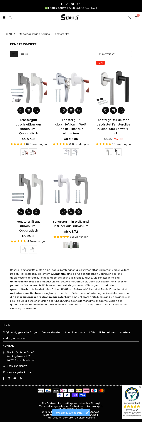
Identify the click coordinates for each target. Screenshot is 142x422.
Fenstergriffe (62, 34)
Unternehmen (107, 332)
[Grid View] (22, 54)
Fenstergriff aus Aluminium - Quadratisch (28, 226)
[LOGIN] (129, 17)
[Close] (87, 412)
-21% (100, 63)
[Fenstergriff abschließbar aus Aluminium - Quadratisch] (28, 87)
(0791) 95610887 (17, 366)
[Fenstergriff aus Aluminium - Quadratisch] (28, 189)
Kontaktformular (75, 332)
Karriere (125, 332)
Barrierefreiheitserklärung (79, 417)
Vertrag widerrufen (15, 338)
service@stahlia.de (19, 372)
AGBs (92, 332)
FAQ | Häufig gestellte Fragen (21, 332)
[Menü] (4, 17)
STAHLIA (10, 34)
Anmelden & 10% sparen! (68, 412)
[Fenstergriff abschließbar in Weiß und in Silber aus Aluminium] (71, 87)
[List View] (27, 54)
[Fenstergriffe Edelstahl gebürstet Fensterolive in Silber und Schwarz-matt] (113, 87)
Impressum (54, 417)
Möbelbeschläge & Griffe (34, 34)
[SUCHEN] (10, 17)
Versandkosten (51, 332)
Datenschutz (51, 415)
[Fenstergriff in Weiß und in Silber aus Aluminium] (71, 189)
